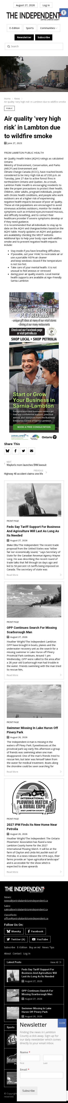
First (22, 1063)
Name (25, 1052)
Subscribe (28, 1091)
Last (45, 1063)
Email (24, 1069)
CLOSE (62, 1023)
